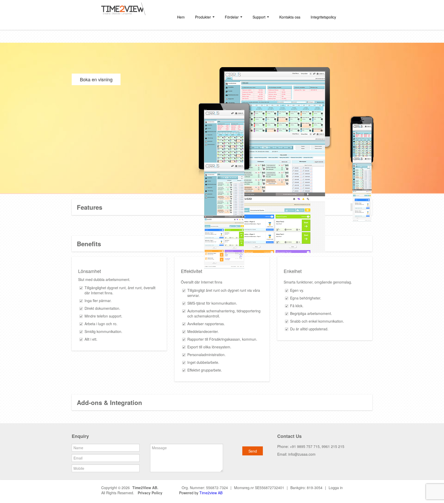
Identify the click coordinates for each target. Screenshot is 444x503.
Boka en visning (96, 79)
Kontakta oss (289, 17)
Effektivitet (191, 271)
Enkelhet (293, 271)
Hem (181, 17)
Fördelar (232, 17)
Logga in (336, 487)
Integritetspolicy (323, 17)
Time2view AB (211, 492)
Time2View (141, 487)
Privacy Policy (150, 492)
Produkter (203, 17)
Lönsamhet (89, 271)
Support (259, 17)
